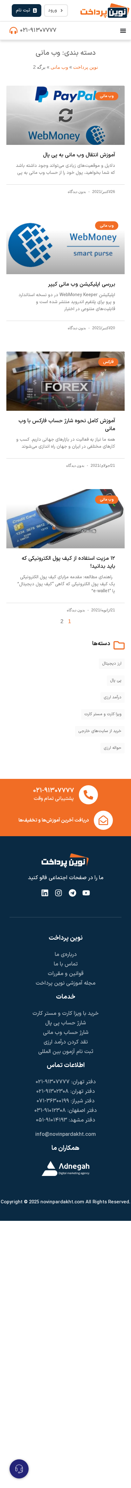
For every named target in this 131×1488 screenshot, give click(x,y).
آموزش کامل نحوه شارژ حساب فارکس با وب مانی (66, 425)
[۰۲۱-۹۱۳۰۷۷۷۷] (13, 30)
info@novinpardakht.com (65, 1134)
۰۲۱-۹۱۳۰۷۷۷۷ (38, 30)
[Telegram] (72, 893)
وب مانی (59, 67)
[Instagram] (59, 893)
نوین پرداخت (85, 67)
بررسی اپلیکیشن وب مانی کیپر (81, 284)
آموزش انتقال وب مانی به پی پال (79, 155)
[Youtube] (86, 893)
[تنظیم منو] (123, 30)
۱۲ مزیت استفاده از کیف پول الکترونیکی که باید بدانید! (68, 562)
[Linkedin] (45, 893)
